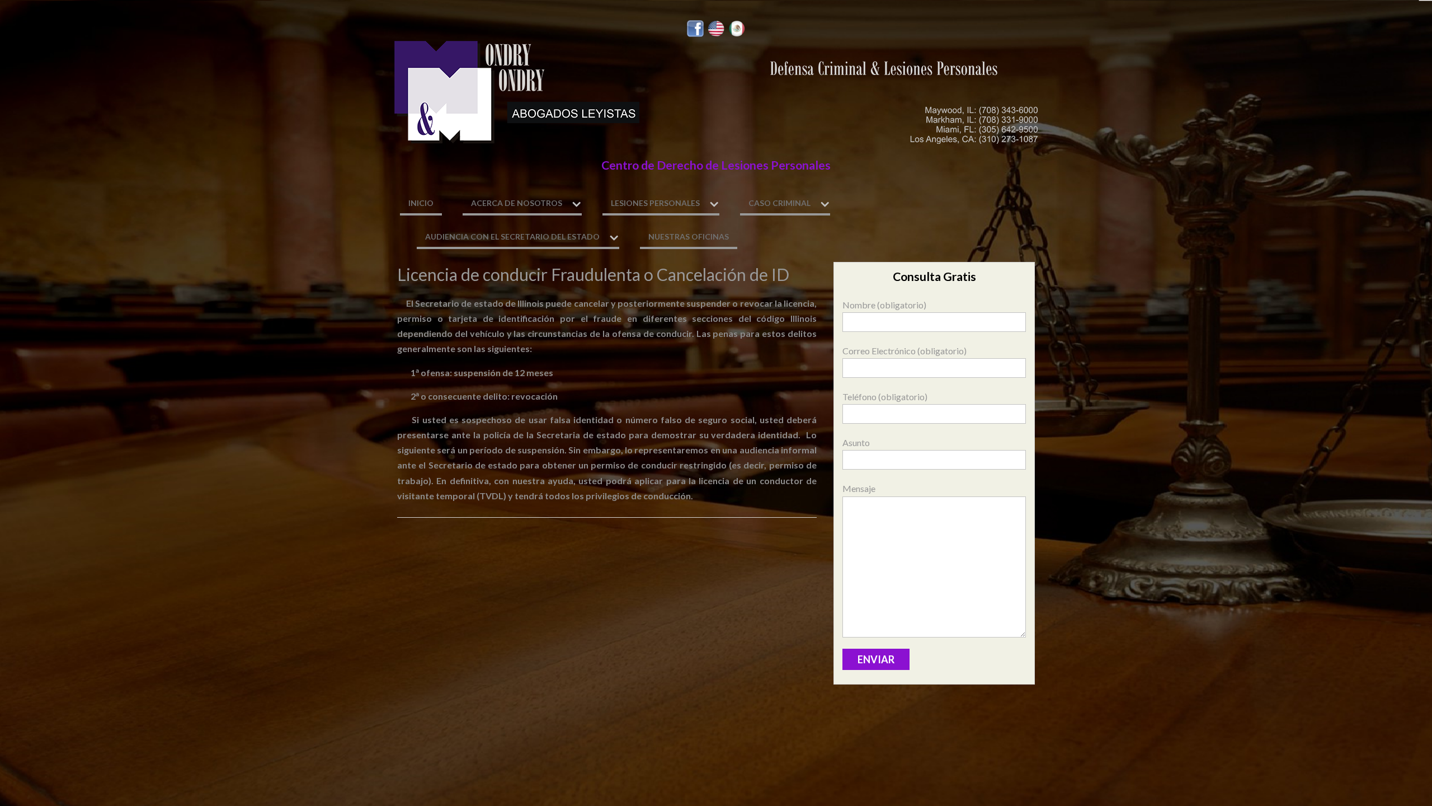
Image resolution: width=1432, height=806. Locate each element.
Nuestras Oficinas (688, 236)
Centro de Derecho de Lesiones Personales (716, 165)
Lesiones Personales (655, 203)
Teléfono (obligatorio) (884, 396)
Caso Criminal (779, 203)
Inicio (421, 203)
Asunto (856, 442)
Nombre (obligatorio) (884, 304)
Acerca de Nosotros (516, 203)
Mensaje (858, 488)
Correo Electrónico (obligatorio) (904, 350)
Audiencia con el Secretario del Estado (512, 236)
